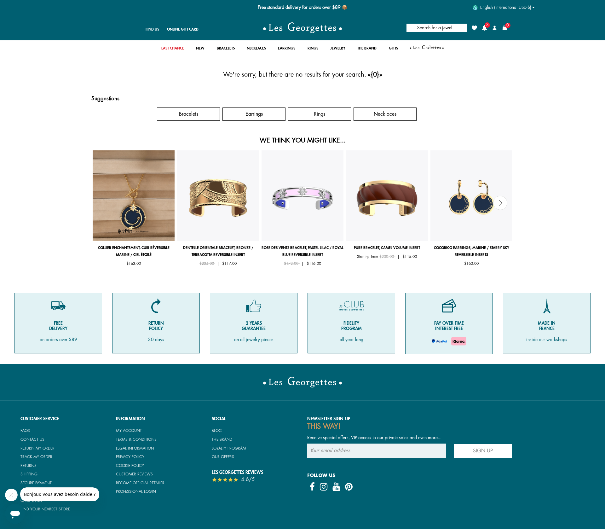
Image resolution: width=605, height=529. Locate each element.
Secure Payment (36, 483)
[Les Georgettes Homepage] (302, 27)
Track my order (36, 457)
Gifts (123, 114)
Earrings (254, 114)
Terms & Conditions (136, 439)
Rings (319, 114)
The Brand (222, 439)
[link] (172, 50)
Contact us (32, 439)
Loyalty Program (229, 448)
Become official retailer (140, 483)
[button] (200, 50)
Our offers (223, 457)
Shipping (28, 474)
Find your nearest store (45, 509)
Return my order (37, 448)
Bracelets (188, 114)
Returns (28, 466)
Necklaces (385, 114)
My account (129, 431)
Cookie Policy (130, 466)
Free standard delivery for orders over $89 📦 (303, 7)
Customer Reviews (134, 474)
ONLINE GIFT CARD (183, 29)
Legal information (135, 448)
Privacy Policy (130, 457)
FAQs (25, 431)
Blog (217, 431)
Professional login (136, 491)
